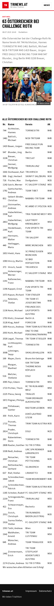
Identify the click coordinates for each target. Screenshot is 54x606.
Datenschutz (45, 591)
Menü (47, 5)
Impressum (31, 591)
